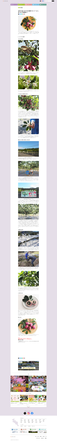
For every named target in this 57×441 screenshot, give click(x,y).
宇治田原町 (40, 421)
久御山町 (44, 419)
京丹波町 (40, 419)
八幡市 (25, 421)
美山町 (36, 420)
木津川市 (36, 421)
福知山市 (21, 7)
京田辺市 (33, 421)
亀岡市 (25, 420)
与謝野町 (29, 422)
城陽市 (43, 420)
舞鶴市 (28, 420)
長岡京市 (25, 422)
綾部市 (28, 419)
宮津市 (21, 422)
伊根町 (32, 419)
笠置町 (32, 422)
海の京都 (21, 426)
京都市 (21, 419)
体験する (41, 436)
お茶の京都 (29, 426)
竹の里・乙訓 (33, 426)
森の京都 (25, 426)
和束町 (36, 419)
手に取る (43, 436)
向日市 (43, 421)
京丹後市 (21, 420)
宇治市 (21, 421)
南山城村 (36, 422)
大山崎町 (40, 422)
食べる (19, 7)
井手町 (39, 420)
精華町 (32, 420)
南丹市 (25, 419)
